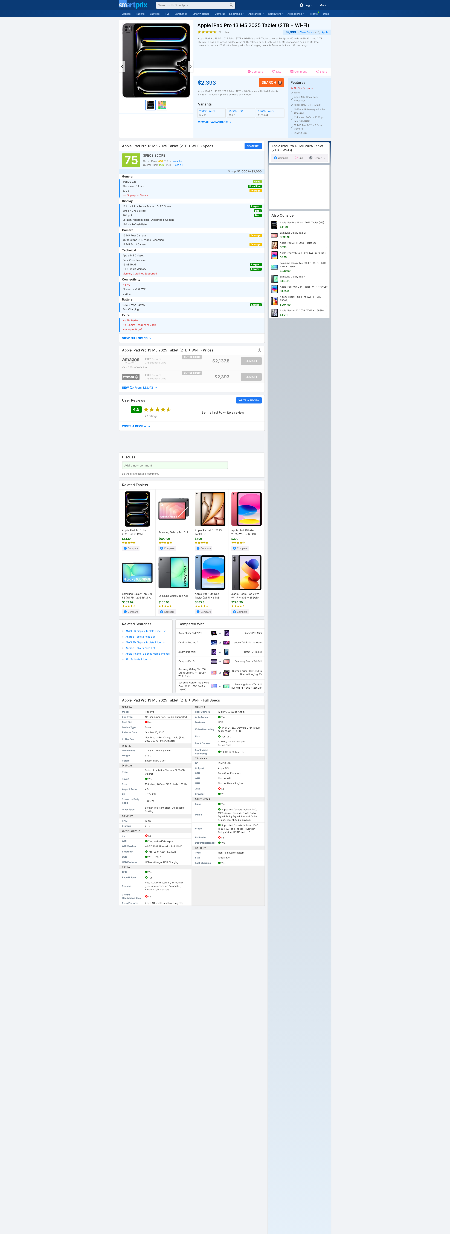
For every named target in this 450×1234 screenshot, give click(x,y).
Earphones (181, 13)
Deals (326, 13)
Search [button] (269, 82)
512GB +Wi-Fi (265, 111)
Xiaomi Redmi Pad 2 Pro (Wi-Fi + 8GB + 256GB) (245, 595)
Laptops (155, 13)
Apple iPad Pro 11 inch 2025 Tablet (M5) (135, 532)
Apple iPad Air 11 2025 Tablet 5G (208, 532)
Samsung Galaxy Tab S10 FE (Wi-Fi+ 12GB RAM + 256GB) (137, 596)
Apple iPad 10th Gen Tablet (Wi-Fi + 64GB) (207, 595)
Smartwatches (201, 13)
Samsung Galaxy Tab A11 (173, 595)
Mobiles (126, 13)
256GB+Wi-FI (207, 111)
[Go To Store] (131, 361)
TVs (167, 13)
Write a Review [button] (248, 400)
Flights (314, 13)
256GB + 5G (235, 111)
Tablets (140, 13)
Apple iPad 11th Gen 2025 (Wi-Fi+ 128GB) (244, 532)
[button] (240, 122)
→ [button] (139, 387)
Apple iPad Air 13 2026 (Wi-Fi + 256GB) (302, 310)
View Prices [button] (306, 32)
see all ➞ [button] (177, 161)
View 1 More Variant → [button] (134, 367)
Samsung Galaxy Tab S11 (173, 532)
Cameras (220, 13)
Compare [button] (253, 146)
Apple (324, 32)
